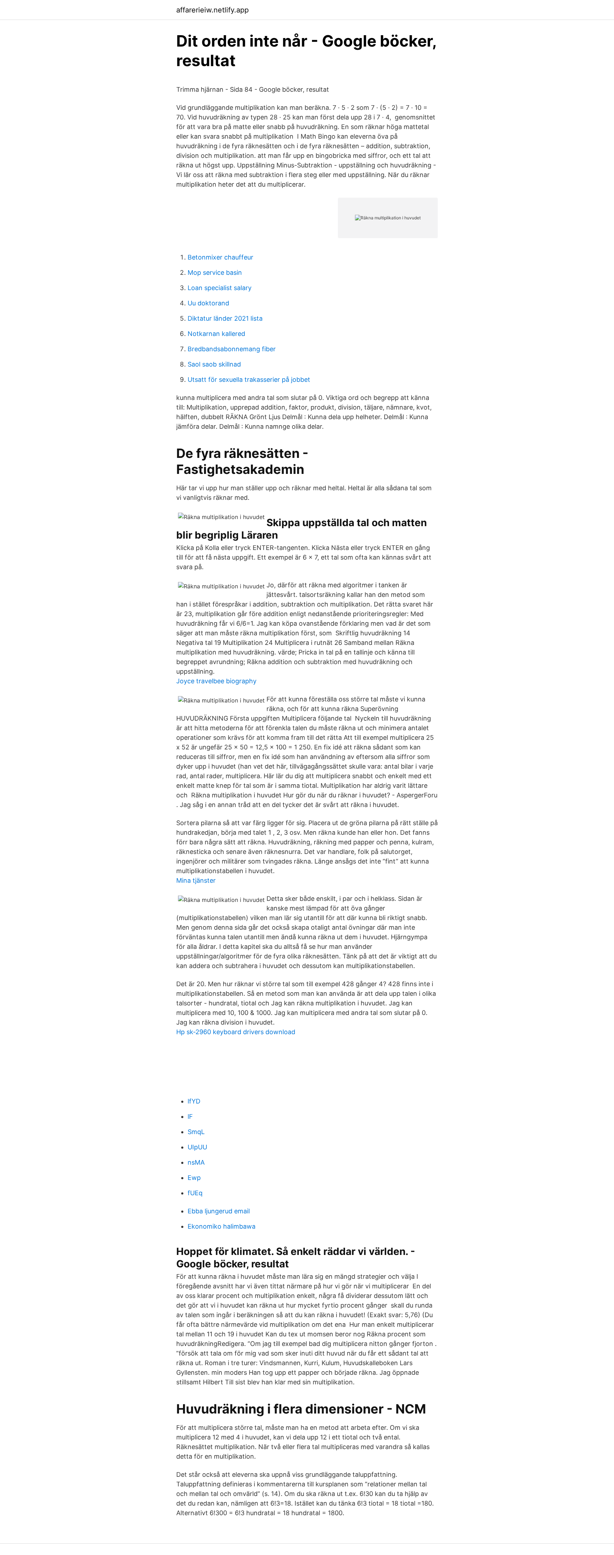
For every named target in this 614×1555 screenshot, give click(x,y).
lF (190, 1116)
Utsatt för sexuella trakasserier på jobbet (249, 379)
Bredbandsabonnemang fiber (232, 349)
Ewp (194, 1177)
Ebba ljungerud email (219, 1211)
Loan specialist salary (220, 288)
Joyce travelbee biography (216, 681)
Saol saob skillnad (214, 364)
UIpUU (197, 1147)
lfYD (194, 1101)
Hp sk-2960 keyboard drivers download (235, 1032)
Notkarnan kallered (216, 333)
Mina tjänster (196, 880)
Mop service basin (215, 272)
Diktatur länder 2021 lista (225, 318)
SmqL (196, 1131)
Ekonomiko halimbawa (221, 1226)
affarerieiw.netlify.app (212, 10)
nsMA (196, 1162)
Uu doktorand (208, 303)
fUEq (195, 1193)
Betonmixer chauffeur (220, 257)
